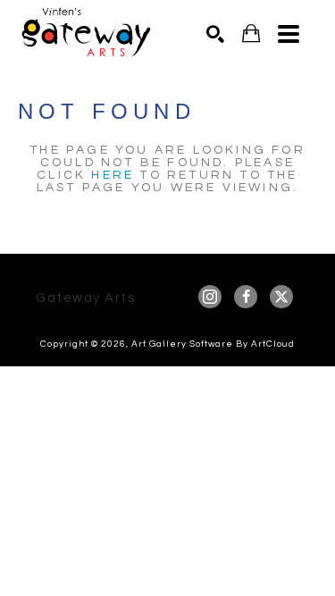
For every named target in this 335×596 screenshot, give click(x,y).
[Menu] (288, 34)
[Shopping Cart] (251, 33)
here (112, 175)
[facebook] (245, 296)
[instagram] (210, 296)
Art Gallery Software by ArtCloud (213, 344)
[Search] (215, 34)
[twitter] (281, 296)
